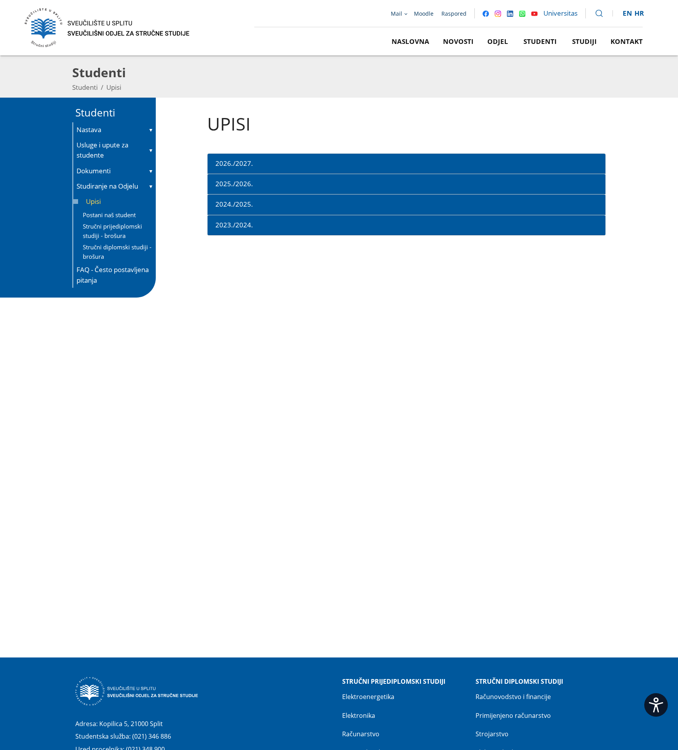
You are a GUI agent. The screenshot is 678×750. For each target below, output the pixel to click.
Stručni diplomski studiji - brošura (117, 251)
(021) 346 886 (151, 736)
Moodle (424, 13)
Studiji (584, 41)
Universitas (560, 13)
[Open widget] (656, 705)
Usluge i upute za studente (102, 150)
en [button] (627, 13)
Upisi (93, 201)
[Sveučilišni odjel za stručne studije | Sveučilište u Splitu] (107, 26)
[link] (595, 13)
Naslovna (410, 41)
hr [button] (639, 13)
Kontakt (627, 41)
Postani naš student (109, 215)
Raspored (454, 13)
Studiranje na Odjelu (107, 186)
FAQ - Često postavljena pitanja (113, 274)
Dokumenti (94, 170)
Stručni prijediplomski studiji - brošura (112, 230)
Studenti (540, 41)
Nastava (89, 129)
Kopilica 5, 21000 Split (131, 723)
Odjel (497, 41)
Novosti (458, 41)
